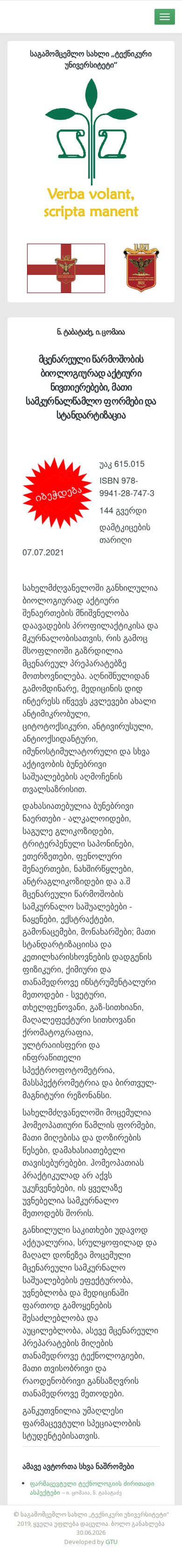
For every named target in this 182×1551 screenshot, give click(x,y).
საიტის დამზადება (118, 1509)
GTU (111, 1541)
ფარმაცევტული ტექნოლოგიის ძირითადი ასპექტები (92, 1488)
